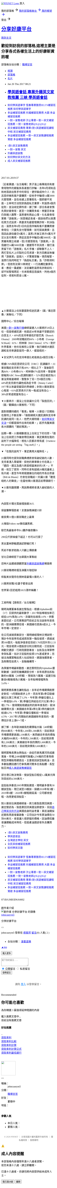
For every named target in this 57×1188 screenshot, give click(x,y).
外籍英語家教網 (35, 563)
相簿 (10, 71)
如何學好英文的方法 (19, 157)
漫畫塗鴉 (26, 941)
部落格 (11, 74)
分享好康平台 (16, 29)
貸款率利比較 (8, 1041)
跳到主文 (6, 37)
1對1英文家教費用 (18, 145)
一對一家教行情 (15, 328)
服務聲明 (34, 1140)
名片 (10, 78)
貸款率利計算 (8, 1045)
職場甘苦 (27, 64)
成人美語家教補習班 (20, 768)
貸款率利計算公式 (11, 1049)
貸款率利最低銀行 (11, 1052)
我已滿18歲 (8, 1182)
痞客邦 (27, 932)
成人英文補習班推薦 (19, 161)
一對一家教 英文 (17, 149)
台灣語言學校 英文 (18, 840)
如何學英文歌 (15, 847)
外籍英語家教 (15, 153)
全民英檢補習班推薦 (19, 844)
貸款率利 (6, 1037)
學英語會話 (14, 836)
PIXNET (14, 1137)
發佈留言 (7, 972)
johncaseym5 (7, 914)
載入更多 (7, 953)
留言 (34, 932)
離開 (18, 1182)
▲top (4, 947)
